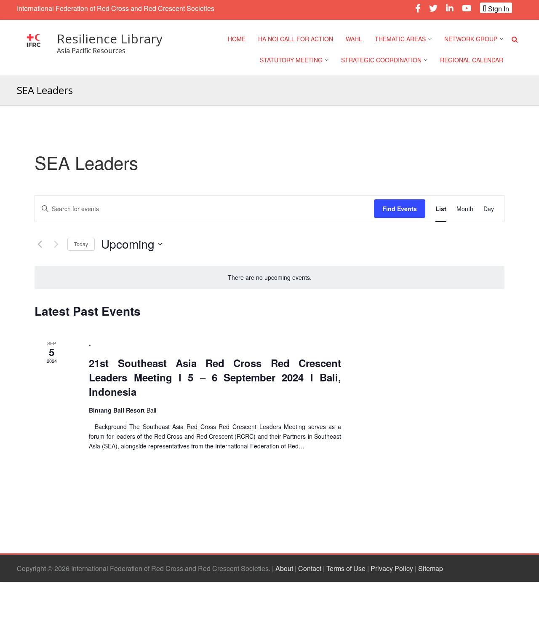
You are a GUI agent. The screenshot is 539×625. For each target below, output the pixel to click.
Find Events (399, 208)
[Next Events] (56, 244)
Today (81, 243)
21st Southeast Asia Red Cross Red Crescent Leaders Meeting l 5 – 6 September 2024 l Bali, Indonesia (215, 377)
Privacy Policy (392, 568)
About (284, 568)
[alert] (269, 277)
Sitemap (430, 568)
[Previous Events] (40, 244)
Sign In (497, 8)
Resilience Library (110, 38)
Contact (309, 568)
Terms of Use (346, 568)
